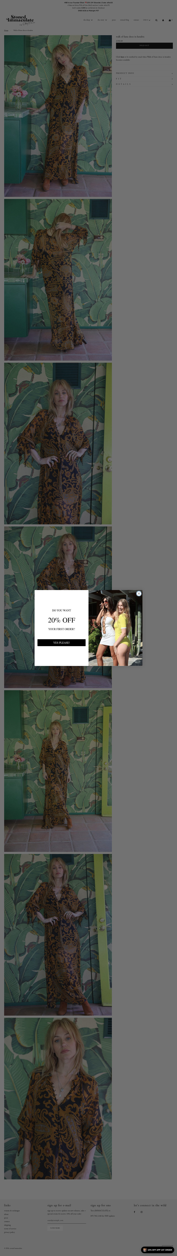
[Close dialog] (138, 593)
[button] (157, 1250)
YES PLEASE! (61, 642)
